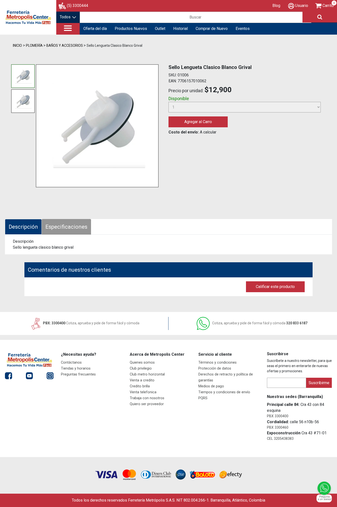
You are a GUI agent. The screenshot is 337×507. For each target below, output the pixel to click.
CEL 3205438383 (280, 439)
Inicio (17, 45)
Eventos (243, 28)
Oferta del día (95, 28)
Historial (180, 28)
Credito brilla (140, 386)
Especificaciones (66, 227)
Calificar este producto (275, 286)
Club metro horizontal (147, 374)
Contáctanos (71, 362)
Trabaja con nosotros (147, 398)
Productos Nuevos (131, 28)
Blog (276, 5)
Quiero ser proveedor (147, 404)
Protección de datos (214, 368)
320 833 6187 (259, 323)
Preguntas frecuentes (78, 374)
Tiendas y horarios (76, 368)
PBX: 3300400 (90, 323)
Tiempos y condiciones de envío (224, 392)
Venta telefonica (143, 392)
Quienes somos (142, 362)
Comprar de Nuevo (212, 28)
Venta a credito (142, 380)
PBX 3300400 (277, 416)
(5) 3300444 (77, 5)
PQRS (202, 398)
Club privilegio (141, 368)
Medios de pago (211, 386)
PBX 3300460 (277, 427)
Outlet (160, 28)
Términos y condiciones (217, 362)
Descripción (23, 227)
